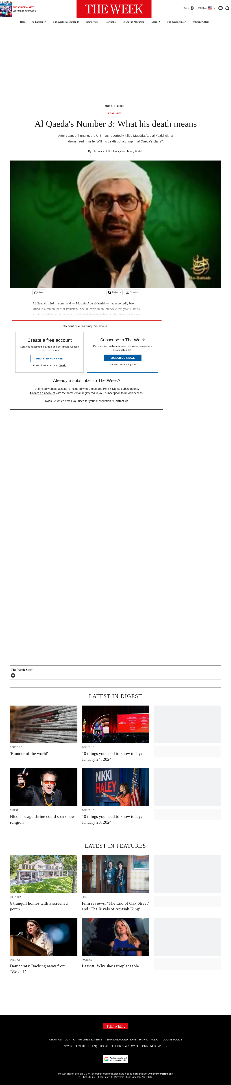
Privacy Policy (149, 1039)
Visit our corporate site (161, 1074)
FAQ (94, 1046)
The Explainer (38, 22)
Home (108, 105)
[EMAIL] (14, 675)
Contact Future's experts (83, 1039)
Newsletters (92, 22)
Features (115, 113)
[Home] (23, 22)
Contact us (120, 401)
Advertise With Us (76, 1046)
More (154, 22)
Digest (120, 105)
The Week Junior (176, 22)
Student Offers (201, 22)
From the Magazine (133, 22)
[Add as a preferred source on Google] (115, 1059)
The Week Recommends (66, 22)
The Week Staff (101, 151)
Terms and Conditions (120, 1039)
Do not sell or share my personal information (133, 1046)
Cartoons (111, 22)
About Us (55, 1039)
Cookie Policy (172, 1039)
